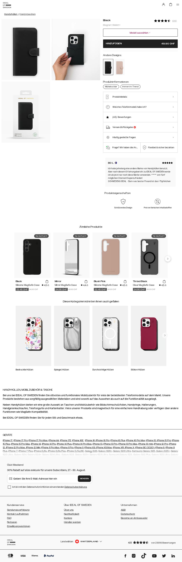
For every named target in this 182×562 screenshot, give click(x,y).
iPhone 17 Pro (21, 440)
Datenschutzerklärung (76, 486)
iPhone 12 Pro (161, 444)
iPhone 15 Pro (163, 440)
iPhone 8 (159, 447)
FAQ (9, 518)
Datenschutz (128, 514)
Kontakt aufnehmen (18, 514)
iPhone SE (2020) (144, 447)
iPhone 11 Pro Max (50, 447)
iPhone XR (118, 447)
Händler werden (72, 522)
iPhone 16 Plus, (118, 440)
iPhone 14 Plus (64, 444)
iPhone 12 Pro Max (15, 447)
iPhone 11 (78, 447)
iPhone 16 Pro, (103, 440)
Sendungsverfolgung (18, 510)
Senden (84, 479)
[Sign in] (163, 4)
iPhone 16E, (78, 440)
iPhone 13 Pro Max (127, 444)
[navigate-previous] (168, 259)
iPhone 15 (151, 440)
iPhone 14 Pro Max (82, 444)
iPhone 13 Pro (110, 444)
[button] (151, 542)
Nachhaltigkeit (71, 514)
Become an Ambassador (134, 518)
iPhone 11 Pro (66, 447)
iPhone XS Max (104, 447)
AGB (123, 510)
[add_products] (47, 281)
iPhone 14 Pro (49, 444)
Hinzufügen (140, 43)
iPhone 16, (90, 440)
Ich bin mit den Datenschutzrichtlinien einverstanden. (49, 486)
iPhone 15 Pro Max (20, 444)
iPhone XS (89, 447)
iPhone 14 (36, 444)
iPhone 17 (8, 440)
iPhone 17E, (66, 440)
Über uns (69, 510)
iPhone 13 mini (145, 444)
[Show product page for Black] (108, 67)
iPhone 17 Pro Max (38, 440)
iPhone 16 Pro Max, (136, 440)
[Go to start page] (7, 5)
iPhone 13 (97, 444)
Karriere (68, 518)
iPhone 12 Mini (32, 447)
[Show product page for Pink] (120, 67)
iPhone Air (54, 440)
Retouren (12, 522)
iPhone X (129, 447)
